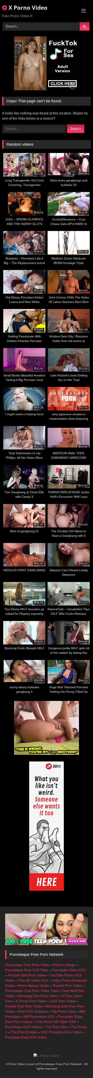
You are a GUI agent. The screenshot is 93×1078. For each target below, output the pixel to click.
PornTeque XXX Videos (23, 1027)
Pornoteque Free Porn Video (27, 965)
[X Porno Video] (46, 1056)
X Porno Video (27, 7)
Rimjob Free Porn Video (23, 1006)
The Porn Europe (24, 1032)
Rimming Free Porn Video (38, 996)
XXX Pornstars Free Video (61, 1032)
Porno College (64, 965)
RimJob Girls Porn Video (27, 975)
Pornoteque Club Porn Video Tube (31, 991)
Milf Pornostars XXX (39, 1017)
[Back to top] (79, 1065)
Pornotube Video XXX (69, 970)
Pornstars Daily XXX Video (26, 1037)
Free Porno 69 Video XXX (56, 1022)
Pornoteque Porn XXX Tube (26, 970)
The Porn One (56, 1027)
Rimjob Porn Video (67, 986)
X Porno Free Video (31, 1001)
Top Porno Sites (63, 1011)
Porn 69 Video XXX (33, 980)
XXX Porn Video (62, 1001)
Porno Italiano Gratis (33, 986)
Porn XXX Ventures (33, 1011)
